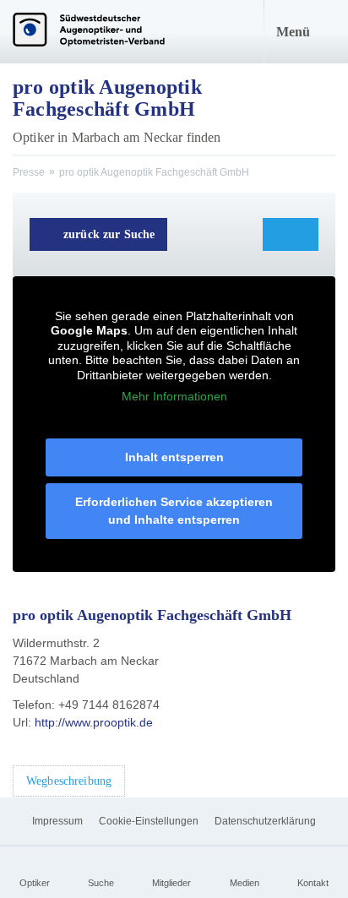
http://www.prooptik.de (94, 722)
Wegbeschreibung (68, 781)
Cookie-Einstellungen (148, 821)
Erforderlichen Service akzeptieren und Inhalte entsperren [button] (174, 510)
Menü (293, 31)
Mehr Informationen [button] (174, 396)
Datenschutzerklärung (265, 821)
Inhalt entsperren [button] (174, 457)
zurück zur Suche (109, 234)
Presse (29, 172)
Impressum (57, 821)
